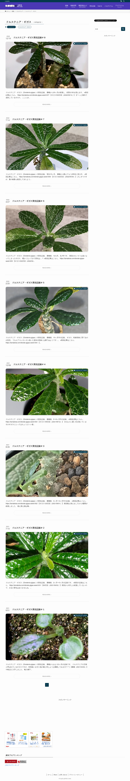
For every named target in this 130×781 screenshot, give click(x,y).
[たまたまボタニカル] (14, 6)
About (55, 775)
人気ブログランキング (12, 765)
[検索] (123, 1)
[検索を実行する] (123, 29)
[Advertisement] (109, 49)
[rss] (121, 1)
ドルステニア (11, 27)
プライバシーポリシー (75, 775)
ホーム (50, 775)
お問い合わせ (63, 775)
